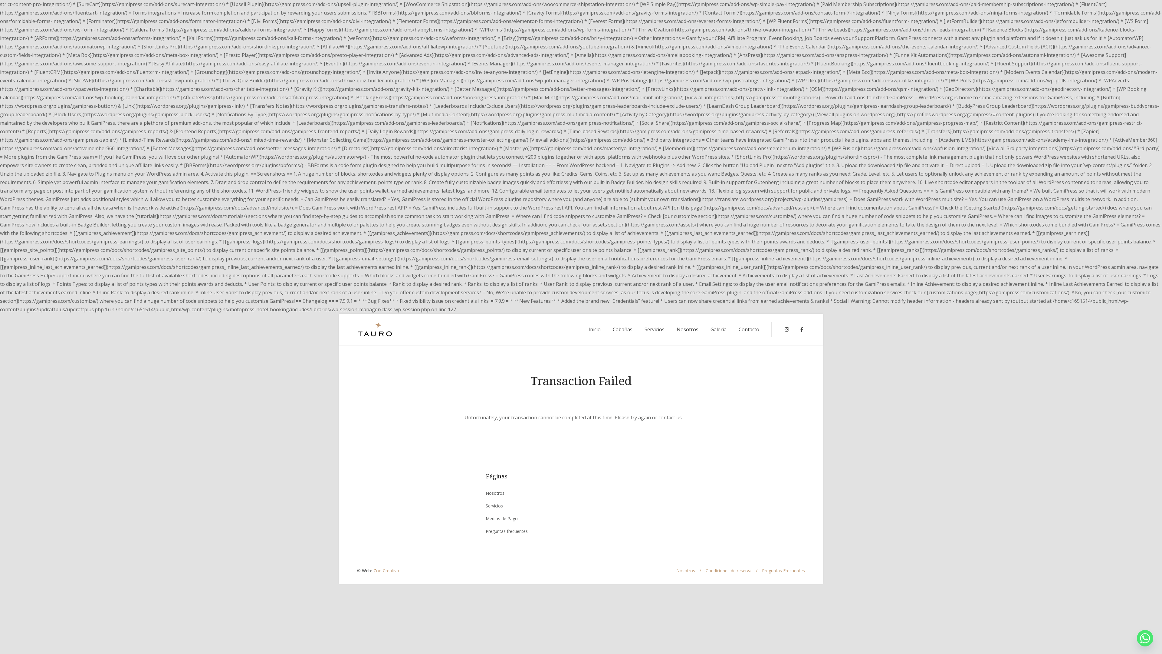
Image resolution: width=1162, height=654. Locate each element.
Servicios (655, 329)
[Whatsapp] (1145, 638)
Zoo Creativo (386, 570)
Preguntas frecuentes (507, 531)
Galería (719, 329)
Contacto (749, 329)
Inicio (595, 329)
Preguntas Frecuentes (783, 570)
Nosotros (687, 329)
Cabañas (622, 329)
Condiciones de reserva (728, 570)
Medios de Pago (502, 518)
